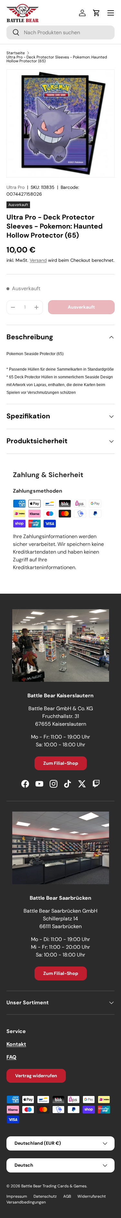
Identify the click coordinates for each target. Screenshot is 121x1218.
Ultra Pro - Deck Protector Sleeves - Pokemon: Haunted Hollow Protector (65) (56, 59)
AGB (67, 1196)
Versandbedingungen (26, 1202)
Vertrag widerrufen (36, 1076)
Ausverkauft (81, 307)
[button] (96, 13)
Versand (38, 260)
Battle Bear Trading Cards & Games (53, 1186)
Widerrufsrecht (91, 1196)
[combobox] (60, 32)
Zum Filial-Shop (60, 763)
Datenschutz (45, 1196)
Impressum (16, 1196)
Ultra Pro (15, 187)
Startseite (15, 53)
